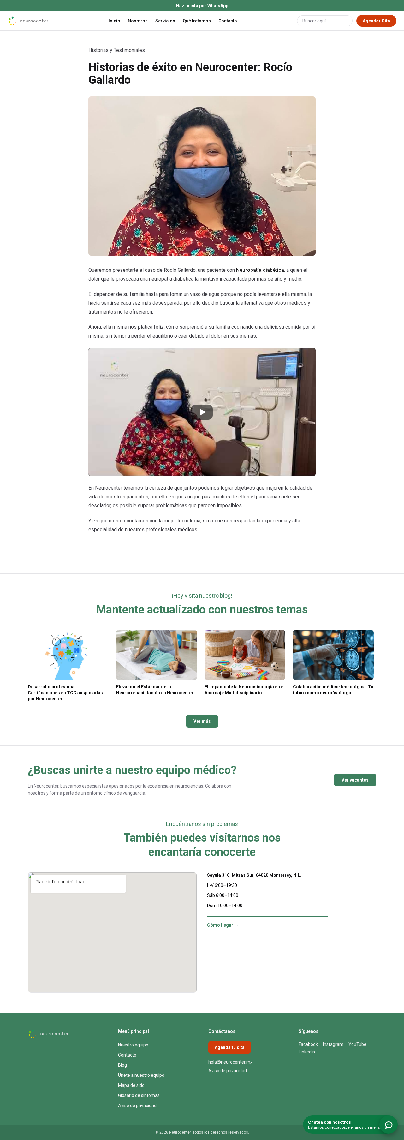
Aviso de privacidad (137, 1105)
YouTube (357, 1044)
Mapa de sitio (131, 1085)
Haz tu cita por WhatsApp (202, 5)
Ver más (202, 721)
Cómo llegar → (223, 925)
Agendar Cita (376, 20)
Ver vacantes (355, 780)
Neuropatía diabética (260, 270)
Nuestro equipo (133, 1044)
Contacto (227, 20)
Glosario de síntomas (139, 1095)
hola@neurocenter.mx (230, 1061)
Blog (122, 1065)
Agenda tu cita (230, 1047)
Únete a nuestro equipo (141, 1075)
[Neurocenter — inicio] (28, 21)
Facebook (308, 1044)
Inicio (114, 20)
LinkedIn (307, 1051)
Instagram (333, 1044)
